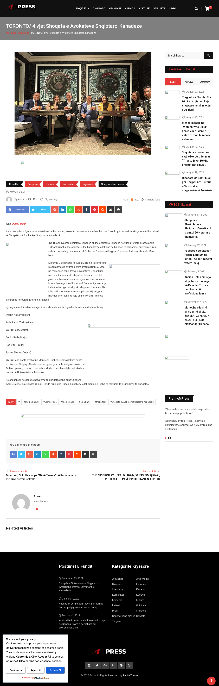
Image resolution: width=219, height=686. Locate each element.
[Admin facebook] (29, 199)
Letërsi (116, 605)
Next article (149, 471)
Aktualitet (23, 33)
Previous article (18, 471)
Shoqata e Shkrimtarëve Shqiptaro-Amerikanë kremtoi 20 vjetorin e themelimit (197, 228)
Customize (16, 670)
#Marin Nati (100, 402)
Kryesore (88, 184)
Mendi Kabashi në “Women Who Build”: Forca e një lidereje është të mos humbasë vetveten (196, 131)
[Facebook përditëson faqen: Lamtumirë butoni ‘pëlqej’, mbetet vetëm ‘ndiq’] (173, 250)
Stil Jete (159, 8)
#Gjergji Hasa (50, 402)
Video (172, 8)
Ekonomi (141, 584)
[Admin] (34, 199)
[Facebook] (13, 454)
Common (205, 81)
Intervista (117, 589)
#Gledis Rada (67, 402)
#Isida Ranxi (85, 402)
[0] (207, 9)
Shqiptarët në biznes (112, 184)
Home (12, 33)
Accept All (55, 670)
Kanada (130, 8)
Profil (115, 610)
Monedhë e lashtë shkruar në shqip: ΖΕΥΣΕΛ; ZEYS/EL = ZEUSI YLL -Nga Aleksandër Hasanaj (196, 316)
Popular (189, 81)
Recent (173, 81)
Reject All (36, 670)
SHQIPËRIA (82, 8)
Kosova (140, 594)
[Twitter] (21, 454)
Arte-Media (142, 578)
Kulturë (144, 8)
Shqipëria (141, 610)
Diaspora (99, 8)
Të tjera (116, 621)
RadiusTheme (130, 675)
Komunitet (68, 184)
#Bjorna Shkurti (31, 402)
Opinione (115, 8)
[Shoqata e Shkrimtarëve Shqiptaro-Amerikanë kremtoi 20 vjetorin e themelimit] (173, 220)
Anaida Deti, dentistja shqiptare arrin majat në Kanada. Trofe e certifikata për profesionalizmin (197, 285)
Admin (38, 496)
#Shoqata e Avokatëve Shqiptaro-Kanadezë (132, 402)
